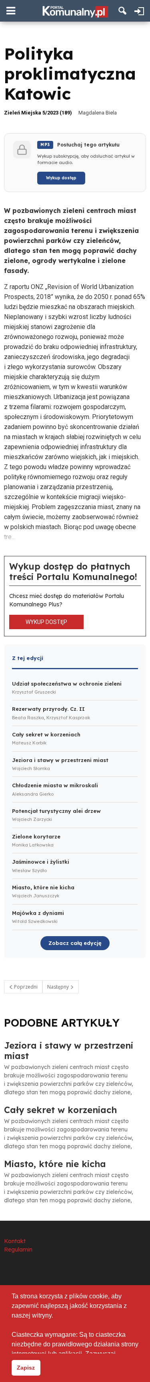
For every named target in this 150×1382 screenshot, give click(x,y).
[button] (123, 11)
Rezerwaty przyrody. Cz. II (48, 709)
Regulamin (18, 1249)
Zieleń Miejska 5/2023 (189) (38, 113)
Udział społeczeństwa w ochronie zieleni (67, 683)
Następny (58, 986)
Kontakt (15, 1241)
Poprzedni (25, 986)
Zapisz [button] (26, 1367)
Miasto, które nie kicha (43, 887)
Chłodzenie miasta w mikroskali (55, 785)
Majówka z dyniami (38, 913)
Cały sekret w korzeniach (46, 734)
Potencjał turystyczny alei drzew (56, 811)
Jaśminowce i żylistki (40, 861)
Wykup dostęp (61, 178)
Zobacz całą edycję (75, 943)
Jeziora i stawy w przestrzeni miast (60, 760)
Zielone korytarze (36, 836)
